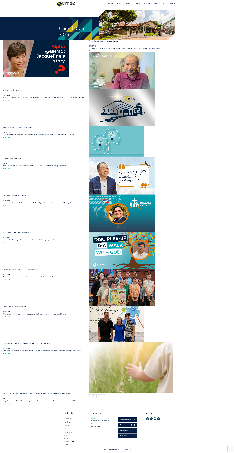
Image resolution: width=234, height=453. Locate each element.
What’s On (67, 425)
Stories (138, 3)
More (92, 51)
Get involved (128, 3)
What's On (147, 3)
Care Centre (70, 441)
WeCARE (157, 3)
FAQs (164, 3)
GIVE (66, 435)
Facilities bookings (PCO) (127, 425)
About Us (110, 3)
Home (102, 3)
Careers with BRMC (126, 419)
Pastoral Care (124, 430)
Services (119, 3)
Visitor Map (123, 436)
